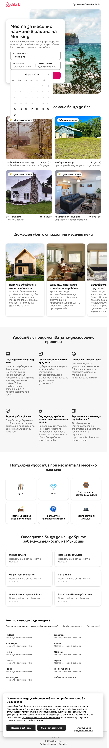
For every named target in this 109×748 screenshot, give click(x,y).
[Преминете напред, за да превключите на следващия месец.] (48, 74)
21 (37, 103)
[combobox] (35, 56)
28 (37, 109)
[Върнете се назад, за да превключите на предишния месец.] (15, 74)
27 (32, 109)
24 (15, 109)
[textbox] (23, 66)
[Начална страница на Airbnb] (13, 4)
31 (15, 115)
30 (48, 109)
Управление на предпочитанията (83, 729)
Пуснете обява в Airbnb (86, 4)
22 (43, 103)
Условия (63, 744)
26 (26, 109)
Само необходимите (51, 728)
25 (20, 109)
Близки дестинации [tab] (72, 626)
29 (43, 109)
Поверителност (48, 744)
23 (48, 103)
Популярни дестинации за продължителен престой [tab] (32, 626)
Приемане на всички (21, 728)
